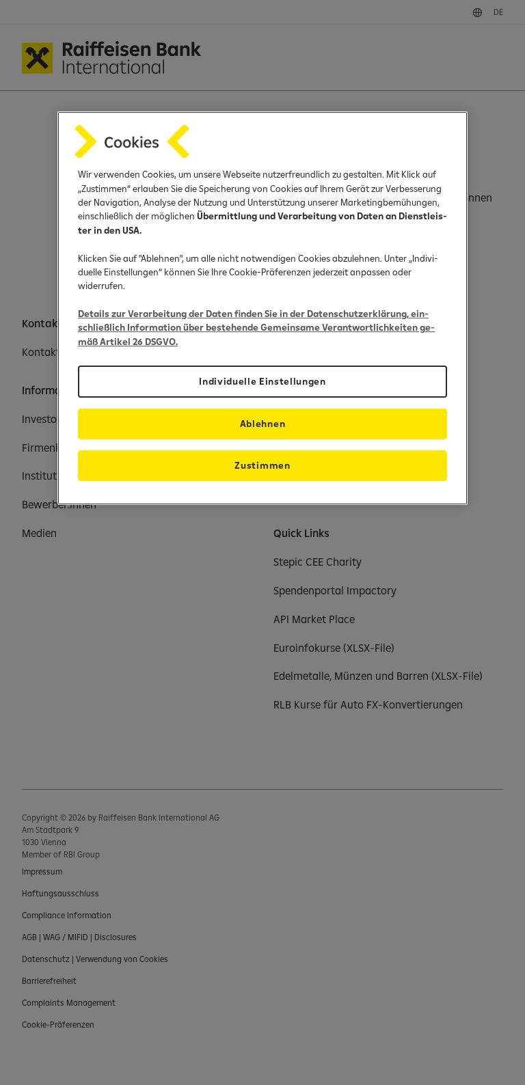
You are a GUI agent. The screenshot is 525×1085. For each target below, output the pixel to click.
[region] (262, 308)
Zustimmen (262, 465)
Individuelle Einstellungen (262, 381)
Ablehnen (262, 423)
